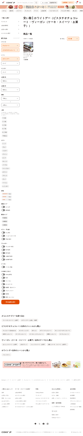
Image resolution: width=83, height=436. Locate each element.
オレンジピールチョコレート (62, 330)
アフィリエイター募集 (75, 406)
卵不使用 (8, 253)
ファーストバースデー (41, 401)
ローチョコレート (64, 334)
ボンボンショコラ (24, 330)
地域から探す (55, 414)
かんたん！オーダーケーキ (42, 398)
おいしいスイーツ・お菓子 (10, 344)
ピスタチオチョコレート (40, 380)
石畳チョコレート (51, 334)
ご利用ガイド (5, 406)
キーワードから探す (20, 404)
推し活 (75, 10)
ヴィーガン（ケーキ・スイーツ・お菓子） (60, 380)
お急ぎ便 (43, 10)
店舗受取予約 (53, 2)
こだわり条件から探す (20, 401)
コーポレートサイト (75, 392)
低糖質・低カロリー (11, 287)
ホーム (4, 10)
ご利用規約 (73, 404)
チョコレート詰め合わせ (9, 330)
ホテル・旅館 (55, 395)
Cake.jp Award (39, 392)
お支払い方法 (5, 395)
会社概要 (72, 395)
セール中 (8, 207)
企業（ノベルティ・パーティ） (60, 398)
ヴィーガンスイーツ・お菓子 (10, 320)
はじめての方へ (6, 401)
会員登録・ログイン (68, 2)
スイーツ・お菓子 (16, 380)
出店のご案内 (55, 392)
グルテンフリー (10, 290)
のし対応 (8, 232)
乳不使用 (8, 249)
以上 (10, 193)
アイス (36, 10)
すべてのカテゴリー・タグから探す (24, 406)
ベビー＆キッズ (53, 10)
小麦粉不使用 (9, 256)
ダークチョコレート (21, 334)
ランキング (28, 10)
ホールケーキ (9, 284)
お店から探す (18, 398)
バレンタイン (6, 354)
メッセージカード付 (11, 236)
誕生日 (11, 10)
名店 (7, 277)
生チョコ (34, 330)
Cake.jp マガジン (56, 417)
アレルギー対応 (65, 10)
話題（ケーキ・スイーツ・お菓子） (57, 344)
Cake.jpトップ (5, 380)
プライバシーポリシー (75, 401)
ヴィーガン (8, 281)
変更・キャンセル (6, 398)
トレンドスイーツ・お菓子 (38, 344)
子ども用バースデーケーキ (42, 404)
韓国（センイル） (10, 297)
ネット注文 (45, 2)
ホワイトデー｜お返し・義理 (29, 320)
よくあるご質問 (6, 404)
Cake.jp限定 (9, 274)
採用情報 (72, 409)
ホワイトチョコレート (46, 330)
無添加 (7, 294)
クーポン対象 (9, 267)
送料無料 (8, 210)
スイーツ (19, 10)
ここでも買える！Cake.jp (58, 406)
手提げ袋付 (8, 239)
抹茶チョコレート (7, 334)
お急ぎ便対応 (18, 392)
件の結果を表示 (10, 302)
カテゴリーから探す (20, 395)
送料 (3, 392)
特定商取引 (73, 398)
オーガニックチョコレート (37, 334)
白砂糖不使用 (9, 259)
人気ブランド (23, 344)
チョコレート (27, 380)
